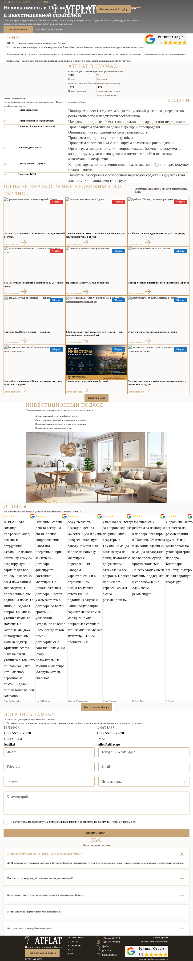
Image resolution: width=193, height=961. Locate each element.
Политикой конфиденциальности (117, 821)
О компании (76, 937)
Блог (71, 953)
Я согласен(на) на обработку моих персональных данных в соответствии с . (74, 821)
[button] (96, 854)
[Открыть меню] (136, 9)
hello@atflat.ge (108, 744)
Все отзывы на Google (96, 707)
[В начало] (74, 9)
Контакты (74, 945)
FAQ (70, 949)
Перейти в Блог (96, 398)
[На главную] (43, 940)
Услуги (73, 941)
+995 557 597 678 (17, 733)
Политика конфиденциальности (152, 959)
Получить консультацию (49, 29)
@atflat (9, 744)
